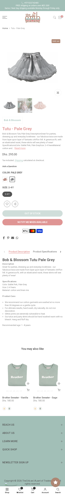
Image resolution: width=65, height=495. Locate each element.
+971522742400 (31, 3)
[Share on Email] (12, 237)
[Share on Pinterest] (8, 237)
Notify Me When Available (32, 222)
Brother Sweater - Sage (45, 397)
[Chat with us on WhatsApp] (11, 484)
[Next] (60, 252)
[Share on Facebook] (3, 237)
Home (5, 28)
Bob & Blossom (12, 120)
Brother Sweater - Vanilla (15, 397)
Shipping (19, 160)
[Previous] (4, 252)
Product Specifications (45, 251)
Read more (20, 148)
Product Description (19, 251)
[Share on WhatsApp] (17, 237)
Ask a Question (9, 166)
